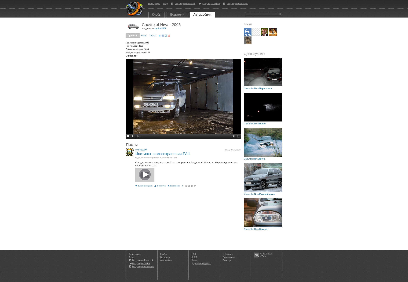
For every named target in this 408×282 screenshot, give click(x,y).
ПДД (194, 254)
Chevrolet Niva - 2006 (168, 158)
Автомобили (202, 14)
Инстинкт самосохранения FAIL (163, 154)
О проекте (228, 254)
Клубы (156, 14)
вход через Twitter (211, 4)
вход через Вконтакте (237, 4)
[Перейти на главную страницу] (134, 9)
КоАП (194, 257)
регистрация (154, 3)
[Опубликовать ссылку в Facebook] (163, 36)
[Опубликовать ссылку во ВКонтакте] (166, 36)
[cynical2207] (130, 152)
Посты (153, 35)
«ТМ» (263, 256)
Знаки (194, 260)
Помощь (227, 260)
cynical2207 (160, 28)
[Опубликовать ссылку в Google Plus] (169, 36)
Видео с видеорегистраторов (147, 158)
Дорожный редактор (201, 263)
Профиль (132, 35)
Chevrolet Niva (258, 88)
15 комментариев (145, 186)
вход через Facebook (185, 4)
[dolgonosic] (256, 32)
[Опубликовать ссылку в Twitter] (160, 36)
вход (165, 3)
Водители (177, 14)
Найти (280, 14)
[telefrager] (264, 32)
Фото (143, 35)
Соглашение (229, 257)
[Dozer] (247, 32)
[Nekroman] (273, 32)
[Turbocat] (247, 40)
